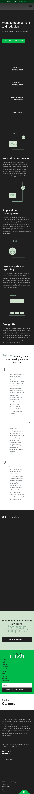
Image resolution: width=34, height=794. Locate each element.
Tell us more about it (17, 639)
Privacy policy (6, 784)
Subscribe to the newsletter (17, 689)
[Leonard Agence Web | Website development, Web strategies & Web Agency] (10, 6)
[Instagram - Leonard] (12, 739)
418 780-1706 (6, 751)
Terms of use (6, 790)
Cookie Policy (6, 786)
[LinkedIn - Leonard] (7, 739)
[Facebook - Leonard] (3, 739)
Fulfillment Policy (7, 788)
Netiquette (5, 791)
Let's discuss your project (14, 40)
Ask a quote (6, 753)
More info (24, 1)
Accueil (5, 15)
